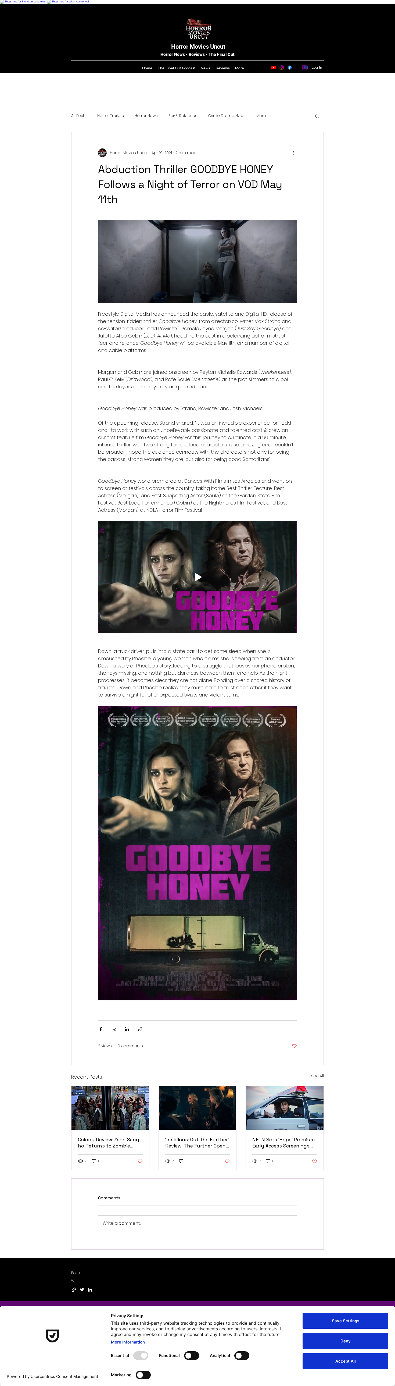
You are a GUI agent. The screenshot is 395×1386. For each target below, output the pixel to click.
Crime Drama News (227, 115)
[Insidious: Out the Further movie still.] (197, 1108)
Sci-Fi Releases (182, 115)
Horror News (146, 115)
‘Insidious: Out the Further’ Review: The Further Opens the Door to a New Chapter (197, 1142)
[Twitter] (82, 1289)
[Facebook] (289, 67)
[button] (316, 116)
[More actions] (293, 153)
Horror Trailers (110, 115)
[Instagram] (281, 67)
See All (317, 1076)
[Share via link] (140, 1029)
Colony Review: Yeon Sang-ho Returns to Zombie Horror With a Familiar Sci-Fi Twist (110, 1142)
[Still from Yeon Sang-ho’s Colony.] (110, 1108)
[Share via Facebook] (100, 1029)
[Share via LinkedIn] (127, 1029)
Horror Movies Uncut (198, 46)
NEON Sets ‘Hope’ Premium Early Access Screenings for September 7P (283, 1142)
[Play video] (197, 577)
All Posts (79, 115)
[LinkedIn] (90, 1289)
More (261, 115)
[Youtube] (273, 67)
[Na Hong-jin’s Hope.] (285, 1108)
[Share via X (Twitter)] (113, 1029)
